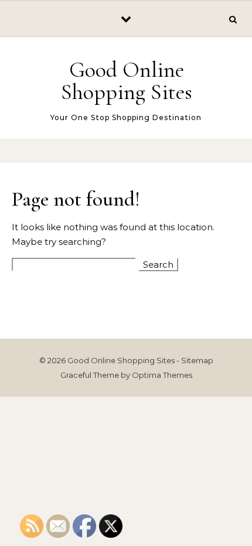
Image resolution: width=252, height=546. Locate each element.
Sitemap (197, 360)
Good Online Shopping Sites (126, 80)
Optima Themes (162, 375)
